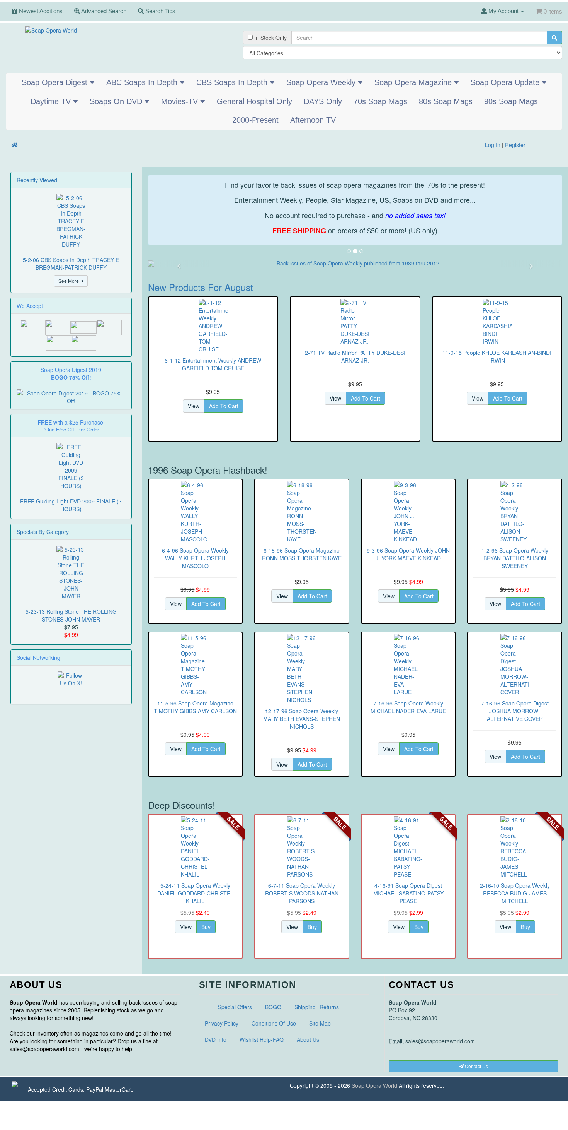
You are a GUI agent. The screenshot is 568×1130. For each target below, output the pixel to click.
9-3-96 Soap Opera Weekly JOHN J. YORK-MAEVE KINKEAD (408, 554)
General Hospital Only (254, 101)
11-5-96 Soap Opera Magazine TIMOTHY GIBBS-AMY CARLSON (195, 707)
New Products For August (200, 287)
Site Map (320, 1023)
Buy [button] (206, 927)
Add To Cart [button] (223, 406)
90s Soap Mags (511, 101)
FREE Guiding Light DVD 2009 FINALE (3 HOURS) (71, 505)
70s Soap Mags (380, 101)
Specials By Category (43, 532)
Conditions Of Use (274, 1023)
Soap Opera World (374, 1085)
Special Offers (235, 1007)
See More (69, 280)
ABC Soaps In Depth (143, 82)
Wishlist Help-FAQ (262, 1039)
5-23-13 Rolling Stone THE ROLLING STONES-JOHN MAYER (71, 615)
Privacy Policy (221, 1023)
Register (515, 145)
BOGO (273, 1007)
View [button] (193, 406)
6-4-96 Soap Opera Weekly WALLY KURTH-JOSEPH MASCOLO (195, 558)
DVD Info (215, 1039)
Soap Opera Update (506, 82)
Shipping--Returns (316, 1007)
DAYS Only (323, 101)
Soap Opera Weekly (322, 82)
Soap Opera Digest (56, 82)
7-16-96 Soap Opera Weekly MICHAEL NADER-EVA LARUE (408, 707)
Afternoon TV (313, 120)
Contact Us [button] (476, 1066)
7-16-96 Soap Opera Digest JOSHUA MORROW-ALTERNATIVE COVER (515, 711)
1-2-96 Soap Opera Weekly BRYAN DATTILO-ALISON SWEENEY (514, 558)
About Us (308, 1039)
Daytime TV (52, 101)
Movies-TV (180, 101)
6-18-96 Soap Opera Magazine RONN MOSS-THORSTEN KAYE (302, 554)
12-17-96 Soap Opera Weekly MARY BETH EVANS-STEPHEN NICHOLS (301, 718)
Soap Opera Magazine (414, 82)
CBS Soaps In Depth (233, 82)
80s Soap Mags (446, 101)
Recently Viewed (37, 180)
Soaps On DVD (117, 101)
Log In (492, 145)
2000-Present (255, 120)
